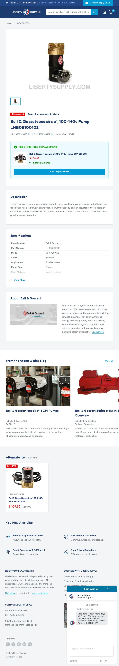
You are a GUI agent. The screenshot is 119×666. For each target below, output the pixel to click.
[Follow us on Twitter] (13, 644)
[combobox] (68, 12)
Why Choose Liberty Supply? (79, 576)
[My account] (104, 12)
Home (8, 23)
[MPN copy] (52, 134)
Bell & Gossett (16, 494)
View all (109, 361)
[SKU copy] (29, 134)
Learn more (98, 331)
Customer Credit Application (79, 581)
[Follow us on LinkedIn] (30, 644)
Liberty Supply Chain (100, 2)
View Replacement (59, 171)
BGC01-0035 (23, 23)
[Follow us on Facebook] (8, 644)
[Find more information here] (92, 624)
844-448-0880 (30, 2)
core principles (40, 593)
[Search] (94, 12)
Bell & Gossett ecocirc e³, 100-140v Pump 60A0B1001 (58, 154)
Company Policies (14, 657)
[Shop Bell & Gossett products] (33, 314)
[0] (111, 12)
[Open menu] (7, 12)
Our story (10, 593)
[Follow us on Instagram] (19, 644)
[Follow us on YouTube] (24, 644)
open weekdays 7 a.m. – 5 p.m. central (57, 2)
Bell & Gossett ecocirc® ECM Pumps (32, 411)
